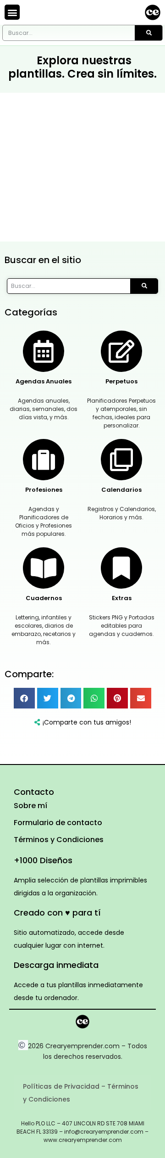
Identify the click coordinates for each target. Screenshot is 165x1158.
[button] (12, 12)
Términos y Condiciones (59, 839)
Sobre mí (30, 805)
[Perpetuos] (121, 351)
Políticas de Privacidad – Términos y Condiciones (80, 1093)
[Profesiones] (43, 459)
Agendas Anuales (44, 381)
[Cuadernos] (43, 568)
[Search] (148, 32)
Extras (122, 598)
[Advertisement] (82, 167)
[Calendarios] (121, 459)
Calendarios (121, 489)
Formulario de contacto (58, 822)
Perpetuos (121, 381)
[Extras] (121, 568)
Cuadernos (44, 598)
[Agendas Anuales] (43, 351)
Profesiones (43, 489)
